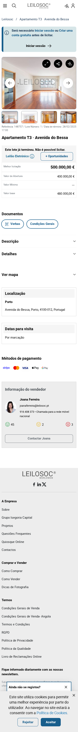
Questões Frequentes (16, 533)
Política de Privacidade (17, 640)
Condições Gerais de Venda (21, 608)
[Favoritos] (67, 6)
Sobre (6, 509)
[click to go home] (39, 5)
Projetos (7, 525)
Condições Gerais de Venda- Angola (26, 616)
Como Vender (11, 579)
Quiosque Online (13, 542)
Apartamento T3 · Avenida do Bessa (44, 19)
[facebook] (34, 484)
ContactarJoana (39, 438)
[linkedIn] (39, 484)
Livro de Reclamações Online (22, 656)
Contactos (9, 550)
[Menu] (5, 6)
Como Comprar (12, 571)
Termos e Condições (16, 624)
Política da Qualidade (16, 648)
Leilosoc (7, 19)
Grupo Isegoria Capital (17, 517)
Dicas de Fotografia (15, 587)
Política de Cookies (52, 712)
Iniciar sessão (44, 30)
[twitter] (44, 484)
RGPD (6, 632)
